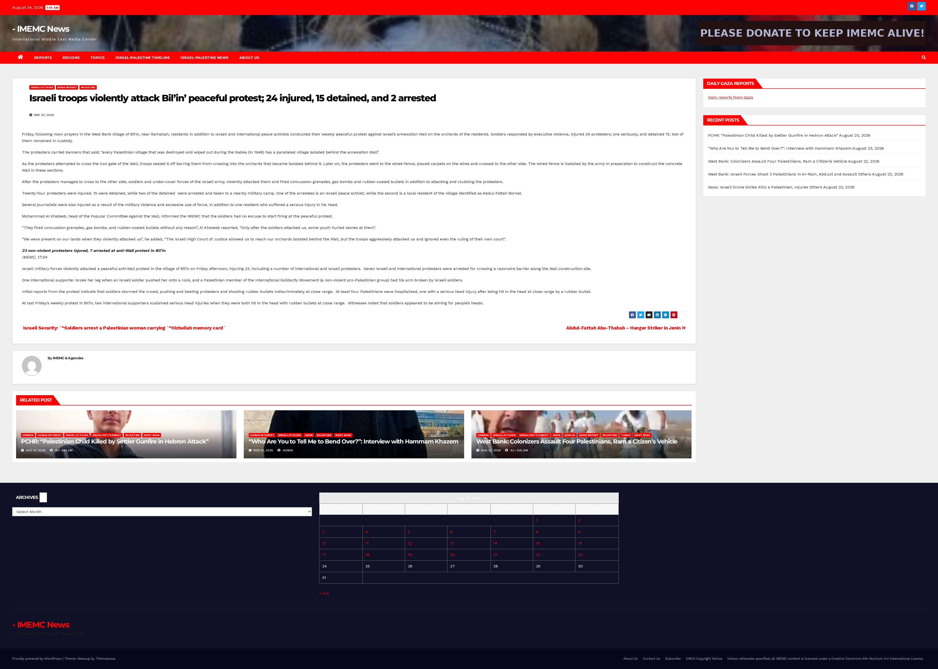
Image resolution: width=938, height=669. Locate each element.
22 (538, 554)
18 (367, 554)
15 (538, 543)
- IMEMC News (40, 29)
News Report (67, 87)
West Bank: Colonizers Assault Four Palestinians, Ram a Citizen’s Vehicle (577, 441)
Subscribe (673, 658)
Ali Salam (63, 450)
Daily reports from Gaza (730, 97)
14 (495, 543)
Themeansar (105, 658)
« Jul (323, 593)
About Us (249, 57)
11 (367, 543)
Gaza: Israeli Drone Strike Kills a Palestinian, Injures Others (765, 187)
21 (495, 554)
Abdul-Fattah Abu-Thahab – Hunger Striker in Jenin (624, 328)
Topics (98, 57)
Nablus (570, 435)
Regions (71, 57)
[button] (924, 57)
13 (452, 543)
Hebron (27, 435)
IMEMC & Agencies (68, 358)
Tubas (625, 435)
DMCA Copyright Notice (704, 658)
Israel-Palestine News (205, 57)
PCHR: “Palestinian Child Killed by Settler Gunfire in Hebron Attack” (114, 441)
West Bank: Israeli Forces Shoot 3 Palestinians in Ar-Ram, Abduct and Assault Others (789, 174)
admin (287, 450)
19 (410, 554)
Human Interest (50, 435)
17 (324, 554)
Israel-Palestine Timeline (143, 57)
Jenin (309, 435)
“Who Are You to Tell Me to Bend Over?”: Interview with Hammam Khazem (353, 441)
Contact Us (651, 658)
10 (324, 543)
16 (580, 543)
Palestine (88, 87)
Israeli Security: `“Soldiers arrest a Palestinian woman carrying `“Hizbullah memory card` (123, 328)
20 (452, 554)
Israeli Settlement (106, 435)
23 (580, 554)
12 (410, 543)
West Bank (152, 435)
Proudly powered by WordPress (37, 658)
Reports (43, 57)
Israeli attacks (42, 87)
